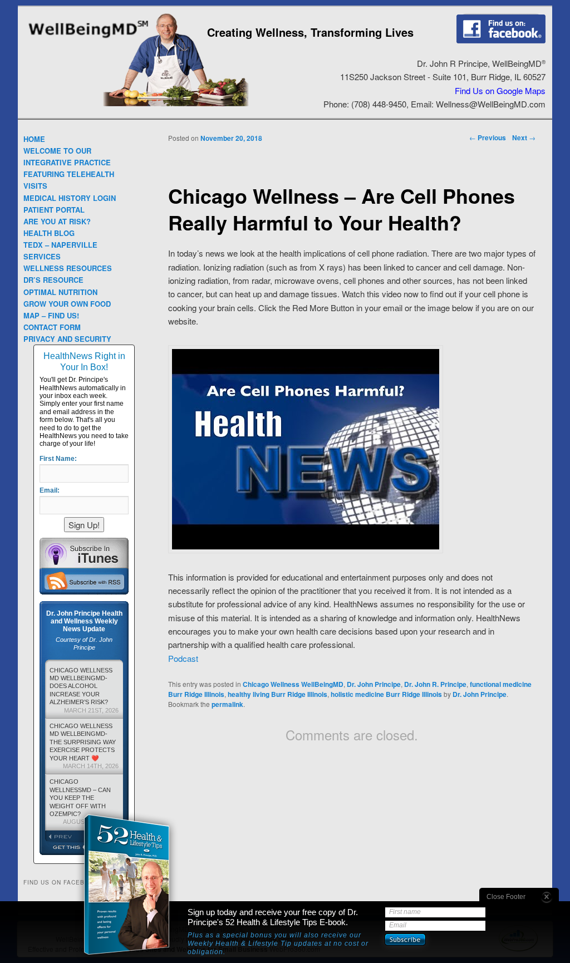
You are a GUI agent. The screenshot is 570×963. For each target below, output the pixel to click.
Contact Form (52, 327)
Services (42, 256)
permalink (227, 704)
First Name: (58, 459)
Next (523, 137)
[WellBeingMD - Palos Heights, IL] (88, 39)
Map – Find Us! (51, 315)
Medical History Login (69, 198)
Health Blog (49, 233)
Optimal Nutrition (60, 292)
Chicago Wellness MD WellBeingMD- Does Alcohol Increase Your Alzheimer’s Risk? (84, 690)
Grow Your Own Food (67, 303)
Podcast (183, 658)
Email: (50, 490)
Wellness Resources (67, 268)
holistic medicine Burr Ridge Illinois (386, 694)
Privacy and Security (67, 338)
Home (34, 139)
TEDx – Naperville (60, 244)
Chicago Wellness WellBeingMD (293, 684)
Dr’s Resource (53, 279)
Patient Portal (54, 209)
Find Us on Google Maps (500, 90)
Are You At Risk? (57, 221)
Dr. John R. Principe (435, 684)
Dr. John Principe (374, 684)
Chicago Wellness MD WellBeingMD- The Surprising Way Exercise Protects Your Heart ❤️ (84, 746)
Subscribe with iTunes (84, 553)
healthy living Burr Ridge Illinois (277, 694)
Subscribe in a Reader (84, 580)
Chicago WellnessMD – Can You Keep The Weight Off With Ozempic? (84, 801)
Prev (64, 837)
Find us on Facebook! (501, 28)
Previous (487, 137)
